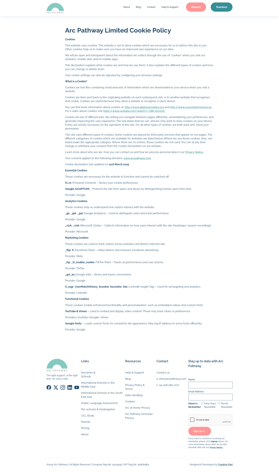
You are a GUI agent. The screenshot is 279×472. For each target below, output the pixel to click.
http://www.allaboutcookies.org (144, 107)
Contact (151, 7)
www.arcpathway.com (137, 158)
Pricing (85, 428)
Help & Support (169, 7)
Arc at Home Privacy (137, 407)
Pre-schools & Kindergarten (98, 409)
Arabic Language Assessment (99, 403)
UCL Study (87, 415)
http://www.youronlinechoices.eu (191, 107)
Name (191, 379)
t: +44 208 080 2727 (168, 385)
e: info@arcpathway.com (171, 378)
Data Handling (134, 395)
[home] (55, 8)
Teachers (221, 7)
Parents (196, 7)
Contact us (163, 372)
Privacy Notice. (194, 152)
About (126, 7)
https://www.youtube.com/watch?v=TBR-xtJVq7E (134, 110)
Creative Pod (225, 464)
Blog (138, 7)
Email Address (196, 391)
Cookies (130, 401)
